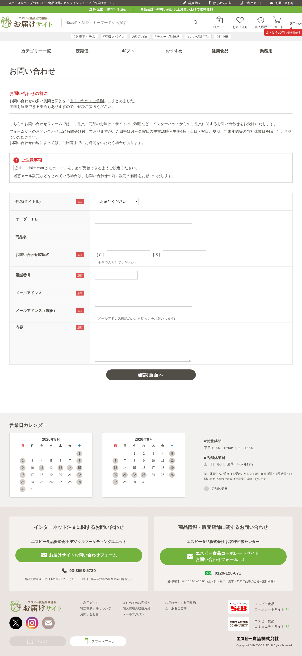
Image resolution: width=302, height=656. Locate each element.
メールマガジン (133, 614)
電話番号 (23, 275)
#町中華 (222, 36)
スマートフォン (103, 641)
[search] (195, 22)
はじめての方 (222, 3)
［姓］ (100, 255)
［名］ (156, 255)
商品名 (21, 237)
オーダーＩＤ (27, 219)
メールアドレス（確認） (36, 311)
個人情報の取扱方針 (136, 608)
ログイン (219, 27)
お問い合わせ (284, 3)
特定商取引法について (95, 608)
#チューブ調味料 (167, 36)
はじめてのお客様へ (136, 603)
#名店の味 (139, 36)
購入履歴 (261, 27)
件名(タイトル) (28, 201)
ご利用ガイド (253, 3)
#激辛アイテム (84, 36)
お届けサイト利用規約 (180, 603)
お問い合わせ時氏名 (33, 255)
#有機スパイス (114, 36)
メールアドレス (29, 293)
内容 (19, 327)
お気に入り (240, 27)
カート (278, 27)
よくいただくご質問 (87, 101)
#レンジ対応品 (198, 36)
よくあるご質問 (176, 608)
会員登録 (194, 3)
